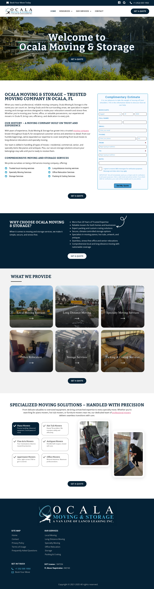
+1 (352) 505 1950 (141, 3)
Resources (64, 11)
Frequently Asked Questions (24, 550)
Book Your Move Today (20, 2)
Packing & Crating (53, 554)
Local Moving (51, 535)
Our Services (82, 11)
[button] (66, 11)
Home (53, 11)
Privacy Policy (18, 543)
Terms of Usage (19, 547)
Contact (99, 11)
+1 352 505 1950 (23, 568)
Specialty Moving (52, 543)
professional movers (121, 412)
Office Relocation (52, 547)
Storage (48, 550)
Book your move (22, 572)
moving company (81, 130)
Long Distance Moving (55, 539)
